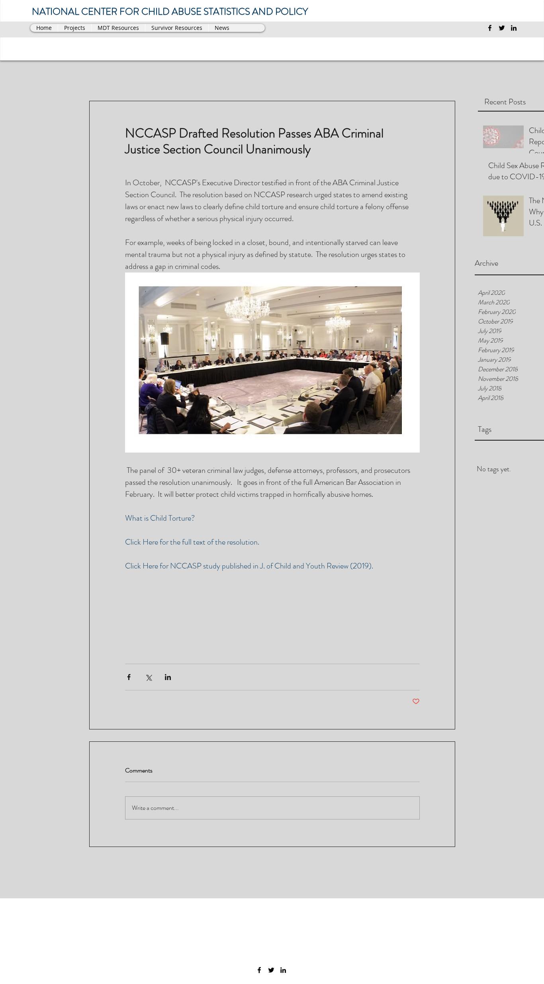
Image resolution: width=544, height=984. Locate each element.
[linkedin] (514, 28)
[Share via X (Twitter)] (148, 677)
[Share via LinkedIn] (168, 677)
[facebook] (490, 28)
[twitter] (502, 28)
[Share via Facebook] (129, 677)
